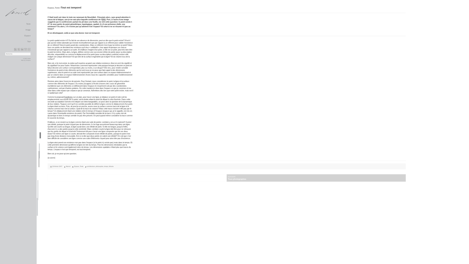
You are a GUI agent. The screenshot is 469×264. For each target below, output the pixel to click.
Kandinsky (68, 97)
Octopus (28, 60)
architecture (91, 166)
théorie (111, 166)
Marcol (68, 166)
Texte (28, 24)
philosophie (99, 166)
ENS (104, 19)
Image (28, 30)
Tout (29, 42)
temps (106, 166)
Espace (27, 36)
